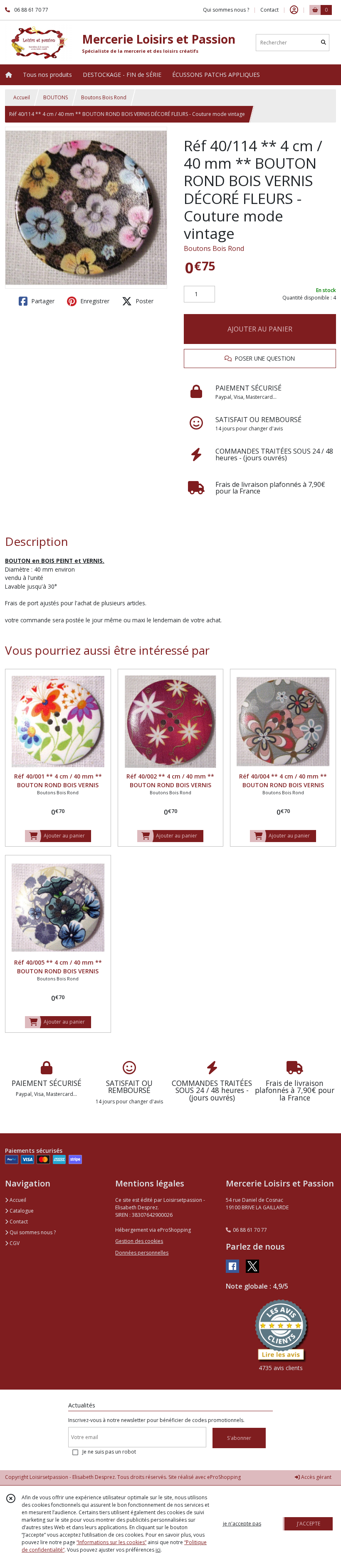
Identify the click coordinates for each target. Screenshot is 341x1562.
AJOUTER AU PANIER (259, 329)
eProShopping (224, 1477)
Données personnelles (141, 1252)
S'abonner (239, 1438)
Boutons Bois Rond (103, 97)
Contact (269, 9)
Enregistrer (94, 301)
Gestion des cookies (139, 1241)
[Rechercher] (323, 42)
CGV (14, 1243)
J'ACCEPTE (308, 1523)
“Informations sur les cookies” (111, 1542)
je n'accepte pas (242, 1523)
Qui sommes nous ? (32, 1232)
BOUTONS (55, 97)
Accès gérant (315, 1477)
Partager (42, 301)
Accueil (21, 97)
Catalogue (21, 1210)
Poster (143, 301)
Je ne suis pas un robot (109, 1451)
